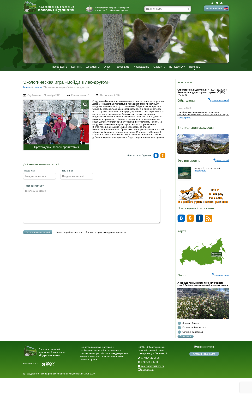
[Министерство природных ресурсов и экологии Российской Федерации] (107, 8)
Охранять (159, 66)
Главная (27, 87)
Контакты (76, 66)
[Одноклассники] (163, 154)
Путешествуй (177, 66)
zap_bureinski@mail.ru (152, 366)
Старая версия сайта (204, 354)
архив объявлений (219, 100)
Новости (38, 87)
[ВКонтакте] (156, 154)
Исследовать (141, 66)
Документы (93, 66)
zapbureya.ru (147, 370)
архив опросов (221, 275)
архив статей (222, 160)
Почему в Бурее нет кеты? (206, 168)
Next (223, 38)
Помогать (194, 66)
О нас (107, 66)
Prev (29, 38)
